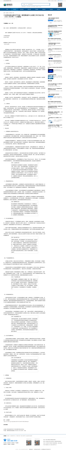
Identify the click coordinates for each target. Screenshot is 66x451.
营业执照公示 (31, 449)
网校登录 (49, 0)
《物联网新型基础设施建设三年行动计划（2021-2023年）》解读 (16, 430)
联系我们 (55, 0)
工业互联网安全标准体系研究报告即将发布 (54, 54)
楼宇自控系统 (33, 6)
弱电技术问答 (18, 435)
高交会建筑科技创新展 (28, 435)
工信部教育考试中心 (13, 435)
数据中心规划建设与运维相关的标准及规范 (54, 38)
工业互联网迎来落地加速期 (52, 74)
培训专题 (52, 0)
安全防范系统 (28, 6)
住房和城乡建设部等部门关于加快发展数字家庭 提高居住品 (15, 429)
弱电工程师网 (23, 435)
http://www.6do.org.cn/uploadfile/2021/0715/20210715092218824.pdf (16, 421)
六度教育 (8, 435)
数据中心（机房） (39, 6)
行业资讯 (7, 12)
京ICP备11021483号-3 (37, 449)
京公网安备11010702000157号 (46, 449)
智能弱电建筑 (24, 6)
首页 (4, 12)
